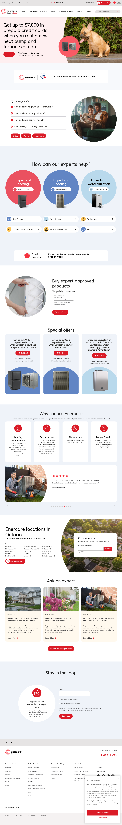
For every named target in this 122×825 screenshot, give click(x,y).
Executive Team (33, 771)
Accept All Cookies (103, 812)
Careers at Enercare (35, 785)
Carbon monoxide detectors (63, 300)
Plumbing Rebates (80, 775)
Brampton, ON (10, 551)
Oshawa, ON (28, 551)
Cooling (8, 771)
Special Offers (78, 768)
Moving (26, 136)
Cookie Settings (102, 817)
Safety (30, 782)
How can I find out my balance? (29, 113)
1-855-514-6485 (89, 3)
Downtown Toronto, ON (31, 549)
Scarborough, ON (30, 547)
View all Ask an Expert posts (61, 648)
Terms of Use (27, 816)
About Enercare (33, 768)
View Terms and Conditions (28, 53)
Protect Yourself (33, 778)
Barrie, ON (45, 554)
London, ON (28, 556)
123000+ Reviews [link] (61, 3)
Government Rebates (81, 771)
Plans (7, 782)
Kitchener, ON (47, 547)
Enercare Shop (60, 312)
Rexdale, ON (9, 554)
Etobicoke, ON (10, 547)
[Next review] (115, 506)
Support (99, 768)
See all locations (16, 561)
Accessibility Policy (57, 771)
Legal (53, 778)
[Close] (118, 778)
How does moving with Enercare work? (33, 106)
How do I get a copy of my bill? (29, 120)
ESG (29, 792)
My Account (39, 136)
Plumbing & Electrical (12, 778)
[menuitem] (23, 11)
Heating (8, 768)
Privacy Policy (19, 816)
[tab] (51, 506)
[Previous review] (7, 506)
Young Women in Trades (36, 789)
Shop (7, 785)
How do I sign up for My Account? (30, 126)
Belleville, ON (46, 551)
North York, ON (10, 556)
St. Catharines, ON (48, 556)
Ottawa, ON (28, 554)
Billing (15, 136)
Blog (29, 796)
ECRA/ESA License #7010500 (38, 816)
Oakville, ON (46, 549)
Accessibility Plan (57, 775)
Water (7, 775)
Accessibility (55, 768)
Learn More (12, 638)
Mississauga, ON (10, 549)
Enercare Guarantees (35, 775)
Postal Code (85, 545)
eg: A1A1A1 (81, 552)
